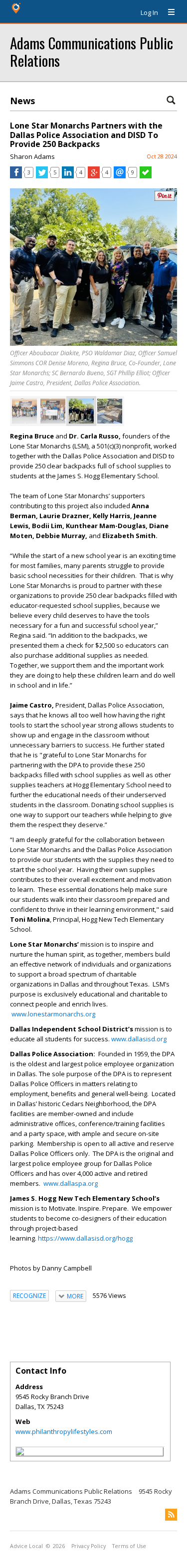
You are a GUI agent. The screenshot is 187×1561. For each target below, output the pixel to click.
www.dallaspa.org (70, 1183)
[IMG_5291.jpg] (81, 411)
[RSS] (171, 1515)
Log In (149, 12)
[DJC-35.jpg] (52, 411)
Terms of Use (129, 1546)
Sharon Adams (32, 156)
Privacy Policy (88, 1546)
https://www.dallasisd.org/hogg (85, 1238)
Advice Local (26, 1546)
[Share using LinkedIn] (68, 175)
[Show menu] (167, 12)
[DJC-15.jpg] (24, 411)
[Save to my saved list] (146, 175)
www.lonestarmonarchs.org (53, 1013)
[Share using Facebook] (16, 175)
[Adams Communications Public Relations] (20, 1452)
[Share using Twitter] (42, 175)
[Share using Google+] (94, 175)
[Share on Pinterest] (165, 198)
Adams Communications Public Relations (91, 51)
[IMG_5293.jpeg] (109, 411)
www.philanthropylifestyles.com (63, 1431)
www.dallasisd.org (139, 1038)
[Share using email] (120, 175)
